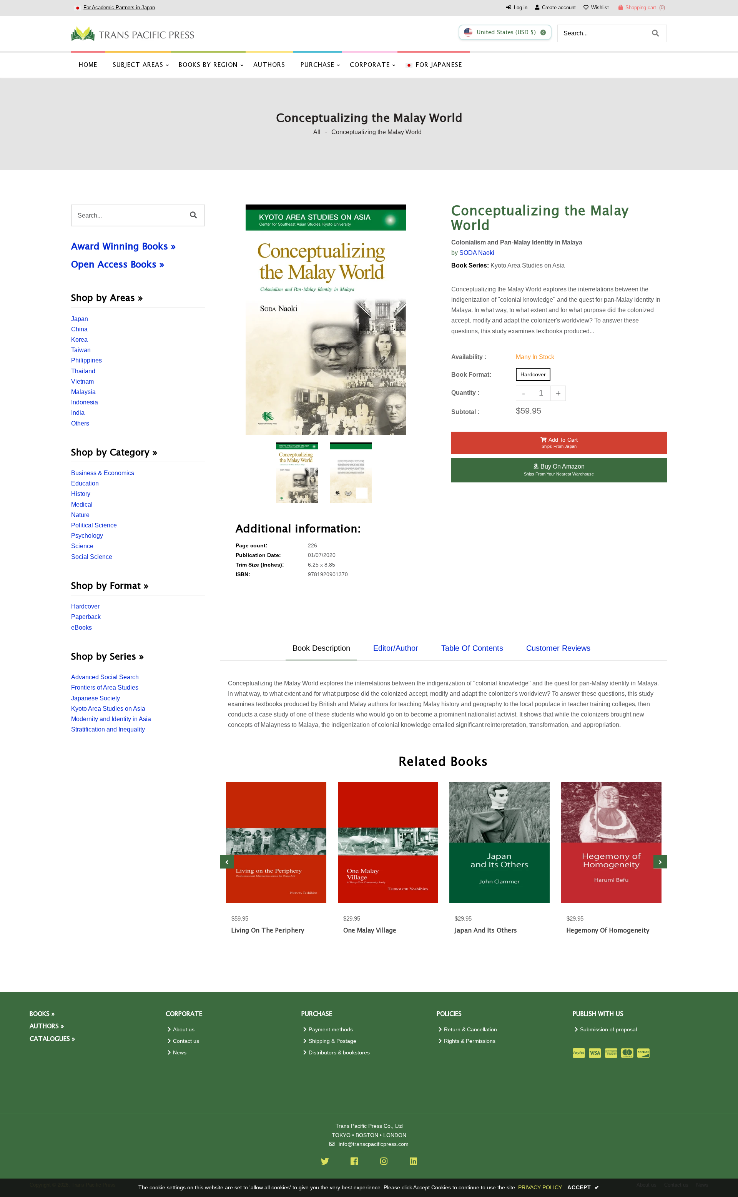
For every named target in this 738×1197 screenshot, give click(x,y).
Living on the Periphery (267, 931)
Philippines (86, 360)
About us (183, 1029)
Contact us (186, 1041)
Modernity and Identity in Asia (111, 719)
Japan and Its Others (486, 931)
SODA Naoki (476, 252)
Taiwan (81, 350)
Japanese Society (95, 698)
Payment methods (331, 1029)
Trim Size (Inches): (260, 565)
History (80, 493)
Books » (42, 1014)
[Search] (655, 33)
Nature (80, 515)
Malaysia (83, 392)
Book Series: (470, 265)
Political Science (94, 525)
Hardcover (85, 606)
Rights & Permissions (469, 1041)
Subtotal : (465, 412)
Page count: (252, 546)
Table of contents (472, 648)
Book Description (321, 648)
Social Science (91, 557)
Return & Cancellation (470, 1029)
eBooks (81, 627)
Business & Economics (102, 473)
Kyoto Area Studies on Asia (108, 708)
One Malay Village (369, 931)
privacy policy (540, 1187)
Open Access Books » (118, 265)
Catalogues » (52, 1039)
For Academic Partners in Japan (119, 7)
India (78, 412)
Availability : (468, 357)
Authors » (47, 1026)
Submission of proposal (608, 1029)
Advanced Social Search (105, 677)
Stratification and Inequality (108, 729)
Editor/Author (395, 648)
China (79, 329)
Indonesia (84, 402)
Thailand (83, 371)
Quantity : (465, 392)
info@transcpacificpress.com (374, 1144)
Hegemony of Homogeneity (608, 931)
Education (85, 483)
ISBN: (243, 574)
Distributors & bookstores (339, 1053)
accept (583, 1187)
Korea (79, 339)
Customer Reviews (558, 648)
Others (80, 423)
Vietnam (82, 381)
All (317, 132)
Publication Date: (258, 555)
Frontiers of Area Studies (104, 687)
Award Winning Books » (123, 247)
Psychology (87, 535)
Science (82, 546)
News (179, 1053)
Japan (79, 319)
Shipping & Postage (332, 1041)
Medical (82, 504)
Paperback (86, 616)
